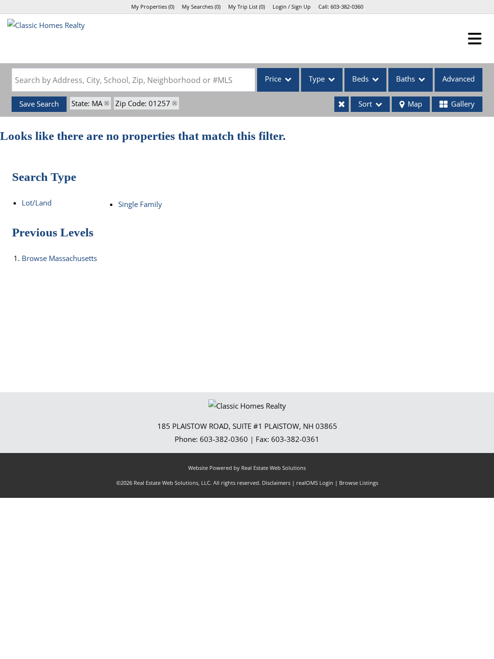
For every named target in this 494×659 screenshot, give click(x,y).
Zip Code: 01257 (142, 103)
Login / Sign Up (292, 6)
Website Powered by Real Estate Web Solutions (247, 467)
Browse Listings (358, 482)
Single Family (140, 204)
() (152, 6)
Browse (59, 258)
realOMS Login (314, 482)
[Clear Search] (341, 104)
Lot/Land (37, 202)
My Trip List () (246, 6)
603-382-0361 (295, 439)
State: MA (86, 103)
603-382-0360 (346, 6)
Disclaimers (276, 482)
